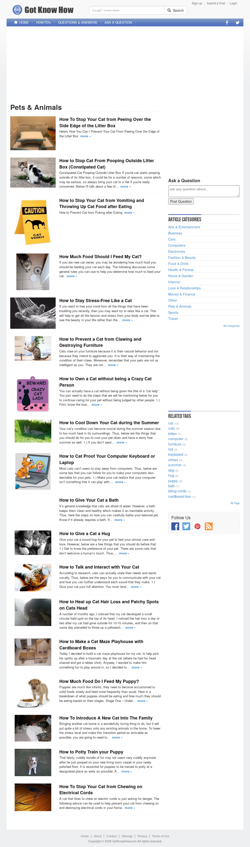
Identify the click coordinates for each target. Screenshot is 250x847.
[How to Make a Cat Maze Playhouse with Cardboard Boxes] (33, 652)
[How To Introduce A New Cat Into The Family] (33, 728)
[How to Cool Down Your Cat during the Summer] (33, 431)
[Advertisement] (125, 64)
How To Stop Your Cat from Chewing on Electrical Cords (100, 789)
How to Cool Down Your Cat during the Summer (109, 422)
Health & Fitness (181, 269)
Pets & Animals (179, 306)
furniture (174, 443)
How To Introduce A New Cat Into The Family (106, 718)
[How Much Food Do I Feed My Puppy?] (33, 693)
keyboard (175, 454)
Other (172, 300)
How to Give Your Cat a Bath (89, 500)
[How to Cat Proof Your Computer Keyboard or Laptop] (33, 471)
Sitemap (127, 836)
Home (85, 836)
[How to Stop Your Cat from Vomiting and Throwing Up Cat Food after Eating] (33, 221)
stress (173, 459)
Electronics (176, 251)
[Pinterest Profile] (197, 526)
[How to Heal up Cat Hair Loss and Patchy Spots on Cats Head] (33, 612)
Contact (111, 836)
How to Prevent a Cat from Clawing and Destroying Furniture (100, 342)
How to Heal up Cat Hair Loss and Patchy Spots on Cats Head (109, 604)
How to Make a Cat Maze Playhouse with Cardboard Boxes (101, 644)
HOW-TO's (43, 22)
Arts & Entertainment (184, 226)
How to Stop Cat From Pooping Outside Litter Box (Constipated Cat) (106, 163)
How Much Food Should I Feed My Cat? (100, 256)
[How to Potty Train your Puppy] (33, 762)
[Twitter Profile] (237, 22)
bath (171, 485)
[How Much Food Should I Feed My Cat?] (33, 272)
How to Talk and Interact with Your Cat (99, 567)
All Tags (235, 503)
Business (175, 233)
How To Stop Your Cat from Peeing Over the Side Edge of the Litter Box (105, 122)
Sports (173, 312)
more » (85, 136)
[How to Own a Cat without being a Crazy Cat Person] (33, 394)
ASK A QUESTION (118, 22)
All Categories (231, 326)
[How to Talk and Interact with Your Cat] (33, 577)
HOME (23, 22)
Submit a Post (216, 3)
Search (177, 10)
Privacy (142, 836)
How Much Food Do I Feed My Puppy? (99, 681)
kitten (172, 433)
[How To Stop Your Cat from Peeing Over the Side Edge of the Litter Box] (33, 133)
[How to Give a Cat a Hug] (33, 542)
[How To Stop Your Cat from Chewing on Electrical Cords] (33, 797)
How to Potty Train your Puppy (91, 752)
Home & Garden (180, 275)
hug (171, 475)
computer (175, 438)
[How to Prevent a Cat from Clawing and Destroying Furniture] (33, 348)
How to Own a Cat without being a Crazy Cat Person (105, 381)
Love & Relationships (184, 288)
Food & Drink (178, 263)
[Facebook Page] (227, 22)
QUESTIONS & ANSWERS (77, 22)
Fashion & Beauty (182, 257)
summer (175, 464)
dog (171, 470)
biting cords (177, 490)
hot (170, 449)
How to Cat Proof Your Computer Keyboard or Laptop (107, 459)
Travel (173, 318)
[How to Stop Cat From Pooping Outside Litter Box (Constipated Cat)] (33, 173)
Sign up (197, 3)
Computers (176, 245)
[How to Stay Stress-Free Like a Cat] (33, 313)
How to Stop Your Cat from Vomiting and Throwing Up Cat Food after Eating (101, 203)
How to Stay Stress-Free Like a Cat (95, 300)
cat (170, 422)
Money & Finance (181, 294)
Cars (172, 239)
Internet (174, 281)
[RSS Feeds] (209, 526)
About (98, 836)
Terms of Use (160, 836)
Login (233, 3)
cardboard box (179, 496)
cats (171, 428)
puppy (173, 480)
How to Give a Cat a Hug (84, 533)
